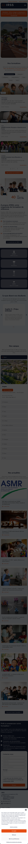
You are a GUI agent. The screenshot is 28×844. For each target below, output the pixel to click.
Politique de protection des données (14, 842)
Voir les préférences (14, 838)
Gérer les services (13, 826)
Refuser (14, 834)
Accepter (14, 831)
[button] (26, 810)
